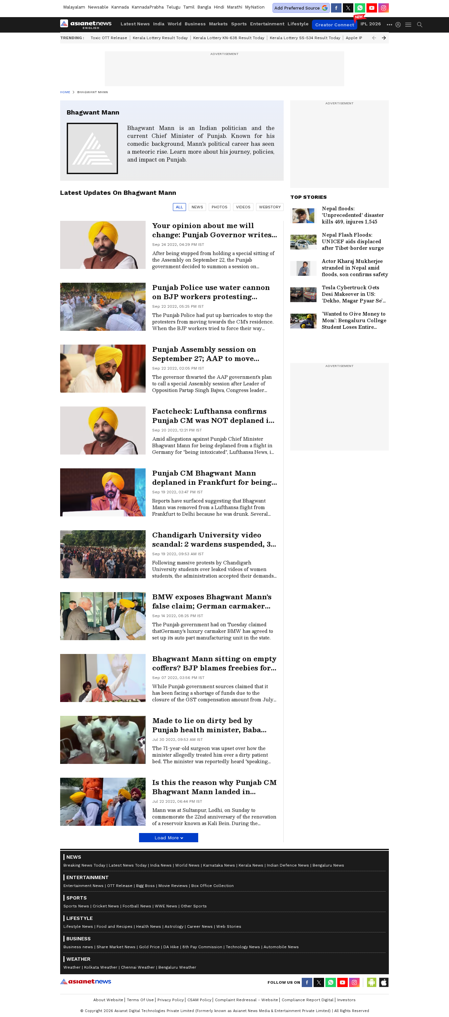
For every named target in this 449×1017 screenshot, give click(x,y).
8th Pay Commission (202, 947)
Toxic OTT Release (109, 38)
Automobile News (281, 947)
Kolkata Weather (100, 967)
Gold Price (149, 947)
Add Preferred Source (297, 8)
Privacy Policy (170, 1000)
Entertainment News (83, 885)
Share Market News (116, 947)
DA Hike (171, 947)
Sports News (76, 906)
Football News (137, 906)
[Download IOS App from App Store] (383, 982)
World (174, 23)
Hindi (219, 7)
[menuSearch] (419, 24)
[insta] (383, 8)
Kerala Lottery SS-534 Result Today (305, 38)
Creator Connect (334, 24)
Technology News (243, 947)
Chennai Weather (138, 967)
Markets (218, 23)
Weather (72, 967)
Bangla (204, 7)
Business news (78, 947)
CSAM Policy (199, 1000)
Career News (200, 926)
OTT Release (119, 885)
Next (384, 37)
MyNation (255, 7)
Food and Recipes (114, 926)
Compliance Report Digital (308, 1000)
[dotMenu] (390, 24)
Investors (346, 1000)
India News (161, 865)
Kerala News (251, 865)
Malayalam (74, 7)
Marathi (234, 7)
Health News (148, 926)
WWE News (166, 906)
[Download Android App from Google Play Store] (371, 982)
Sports (239, 23)
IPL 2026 (371, 23)
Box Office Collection (212, 885)
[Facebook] (336, 8)
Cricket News (106, 906)
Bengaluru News (328, 865)
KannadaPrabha (147, 7)
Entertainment (267, 23)
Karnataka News (219, 865)
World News (187, 865)
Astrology (174, 926)
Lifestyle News (78, 926)
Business (195, 23)
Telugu (173, 7)
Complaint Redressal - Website (246, 1000)
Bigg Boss (145, 885)
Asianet (85, 981)
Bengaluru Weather (177, 967)
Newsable (98, 7)
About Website (108, 1000)
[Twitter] (348, 8)
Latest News (135, 23)
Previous (374, 37)
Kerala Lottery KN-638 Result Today (228, 38)
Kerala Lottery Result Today (160, 38)
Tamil (189, 7)
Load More (166, 837)
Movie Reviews (173, 885)
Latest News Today (128, 865)
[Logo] (88, 24)
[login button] (399, 24)
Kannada (120, 7)
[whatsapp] (360, 8)
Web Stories (228, 926)
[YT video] (371, 8)
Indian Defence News (288, 865)
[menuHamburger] (408, 24)
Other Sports (194, 906)
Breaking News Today (84, 865)
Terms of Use (140, 1000)
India (158, 23)
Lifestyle (298, 23)
